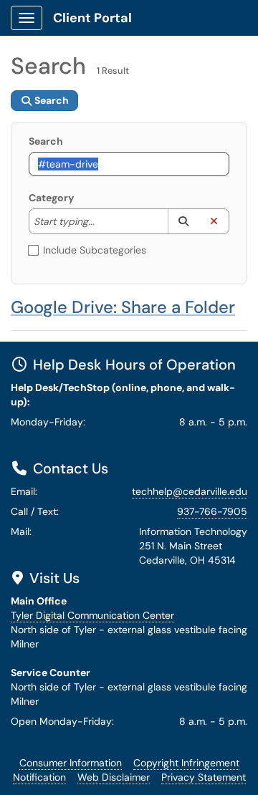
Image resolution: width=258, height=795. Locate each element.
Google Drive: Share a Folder (123, 307)
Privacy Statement (203, 777)
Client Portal (92, 17)
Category (51, 197)
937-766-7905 (212, 511)
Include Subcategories (94, 250)
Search (46, 141)
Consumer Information (70, 762)
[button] (183, 221)
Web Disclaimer (113, 777)
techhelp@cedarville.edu (189, 491)
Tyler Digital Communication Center (92, 615)
